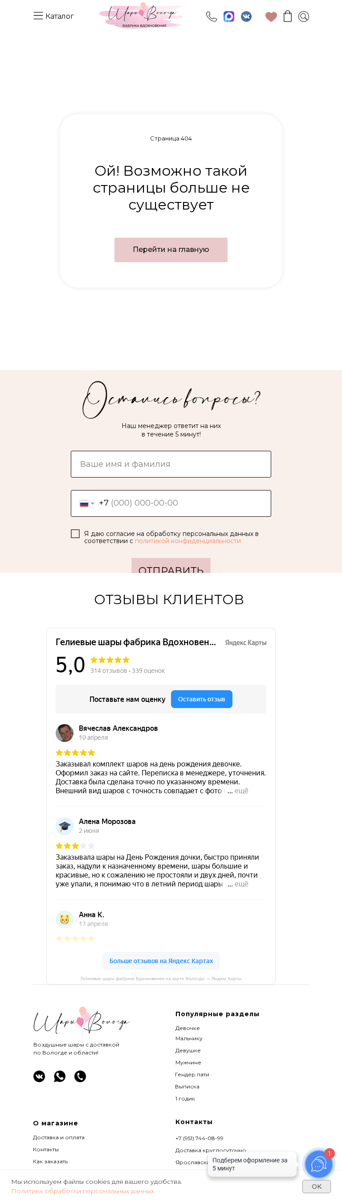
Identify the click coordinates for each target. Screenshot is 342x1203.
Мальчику (189, 1038)
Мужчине (188, 1062)
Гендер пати (192, 1074)
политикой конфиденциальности (188, 541)
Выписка (187, 1086)
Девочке (187, 1028)
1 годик (185, 1098)
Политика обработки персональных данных (82, 1191)
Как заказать (50, 1161)
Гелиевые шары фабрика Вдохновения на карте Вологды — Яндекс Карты (161, 978)
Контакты (46, 1149)
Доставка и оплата (59, 1137)
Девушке (188, 1050)
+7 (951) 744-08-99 (199, 1138)
